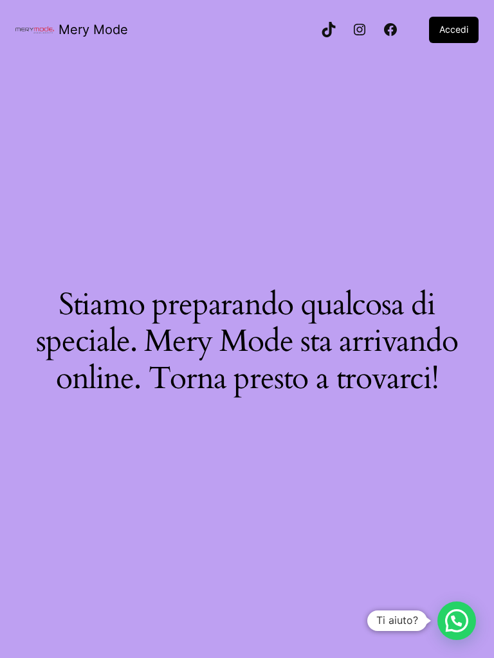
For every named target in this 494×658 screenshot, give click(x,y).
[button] (456, 620)
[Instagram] (359, 29)
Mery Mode (93, 29)
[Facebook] (390, 29)
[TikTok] (328, 29)
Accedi (453, 29)
